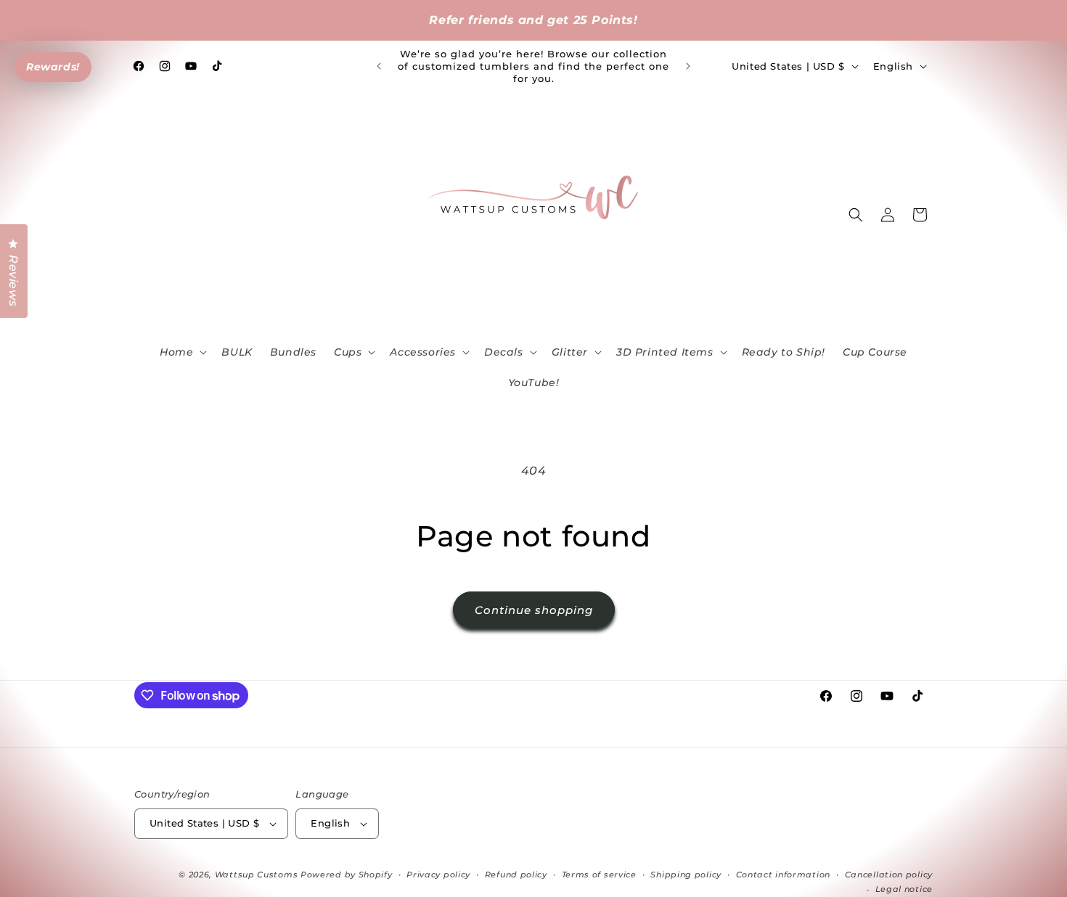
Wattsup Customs (256, 874)
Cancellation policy (889, 874)
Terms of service (599, 874)
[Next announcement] (688, 66)
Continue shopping (534, 610)
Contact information (783, 874)
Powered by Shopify (347, 874)
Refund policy (516, 874)
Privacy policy (438, 874)
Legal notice (904, 889)
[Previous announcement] (379, 66)
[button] (182, 352)
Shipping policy (685, 874)
